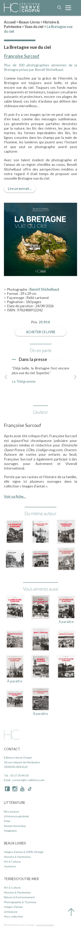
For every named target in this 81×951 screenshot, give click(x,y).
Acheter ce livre (40, 332)
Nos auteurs (11, 811)
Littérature (14, 803)
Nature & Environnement (19, 897)
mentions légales (45, 925)
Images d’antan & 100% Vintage (23, 852)
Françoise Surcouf (21, 56)
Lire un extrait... (20, 188)
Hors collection (13, 916)
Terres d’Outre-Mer (21, 879)
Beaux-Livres (29, 22)
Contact (12, 749)
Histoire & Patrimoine (17, 856)
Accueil (10, 22)
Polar (7, 821)
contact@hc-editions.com (28, 780)
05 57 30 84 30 (19, 775)
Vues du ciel (34, 26)
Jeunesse (10, 866)
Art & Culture (12, 861)
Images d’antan (13, 906)
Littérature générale (16, 816)
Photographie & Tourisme (20, 902)
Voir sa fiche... (15, 496)
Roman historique (15, 826)
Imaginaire (10, 830)
